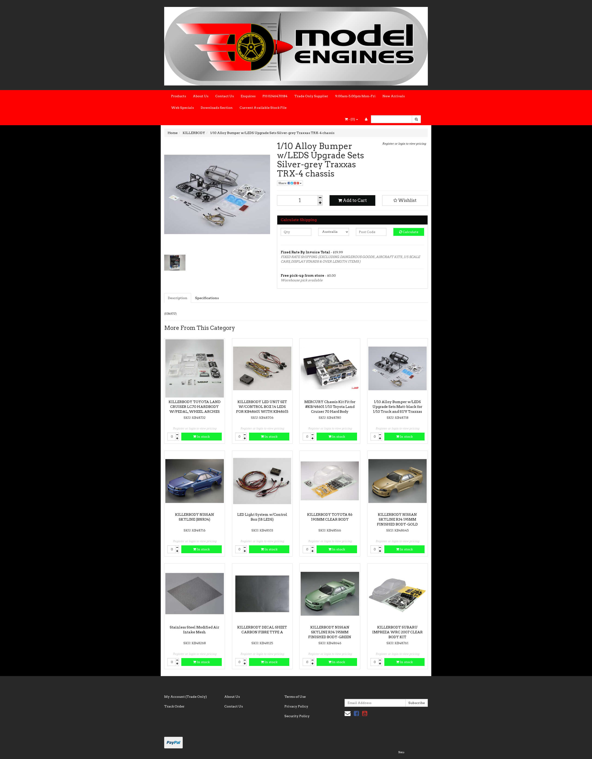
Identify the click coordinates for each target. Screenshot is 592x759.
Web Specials (182, 107)
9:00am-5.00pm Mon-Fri (355, 96)
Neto (401, 752)
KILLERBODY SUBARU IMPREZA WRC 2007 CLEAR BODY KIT (397, 632)
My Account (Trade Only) (185, 696)
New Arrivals (393, 96)
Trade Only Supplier (311, 96)
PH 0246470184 (274, 96)
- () (352, 119)
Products (178, 96)
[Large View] (174, 262)
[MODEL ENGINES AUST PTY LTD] (296, 45)
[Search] (416, 119)
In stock (203, 436)
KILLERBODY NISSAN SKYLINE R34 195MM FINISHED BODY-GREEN (329, 632)
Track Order (174, 706)
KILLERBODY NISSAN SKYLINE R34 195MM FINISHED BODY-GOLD (397, 519)
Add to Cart (354, 200)
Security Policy (297, 716)
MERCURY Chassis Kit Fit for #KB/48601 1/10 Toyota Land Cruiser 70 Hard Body (329, 407)
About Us (200, 96)
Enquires (248, 96)
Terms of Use (295, 696)
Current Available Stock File (263, 107)
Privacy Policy (296, 706)
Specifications (207, 298)
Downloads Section (217, 107)
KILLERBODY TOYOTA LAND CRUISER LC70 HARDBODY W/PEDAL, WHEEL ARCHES (195, 407)
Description (177, 298)
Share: (283, 183)
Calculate (410, 232)
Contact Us (224, 96)
